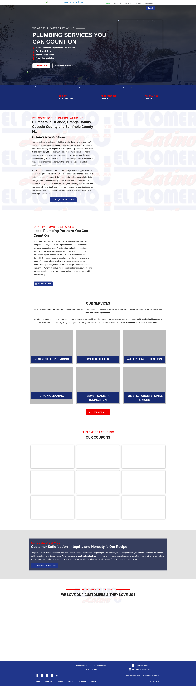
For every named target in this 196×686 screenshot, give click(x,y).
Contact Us (149, 3)
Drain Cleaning (52, 396)
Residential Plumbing (51, 359)
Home (108, 3)
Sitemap (154, 682)
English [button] (150, 8)
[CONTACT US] (36, 283)
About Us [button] (117, 3)
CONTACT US (44, 284)
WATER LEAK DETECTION (144, 359)
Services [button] (128, 3)
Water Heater (98, 359)
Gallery (138, 3)
